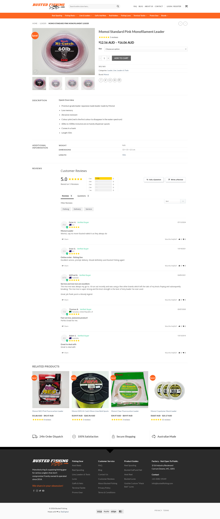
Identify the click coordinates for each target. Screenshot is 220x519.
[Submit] (118, 6)
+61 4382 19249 (159, 479)
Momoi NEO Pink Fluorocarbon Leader (47, 411)
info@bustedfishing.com (162, 483)
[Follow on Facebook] (34, 491)
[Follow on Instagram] (37, 491)
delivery (77, 209)
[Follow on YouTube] (43, 491)
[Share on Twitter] (106, 80)
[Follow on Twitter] (40, 491)
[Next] (90, 51)
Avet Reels (76, 465)
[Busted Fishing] (48, 6)
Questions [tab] (81, 196)
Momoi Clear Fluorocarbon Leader (125, 411)
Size (100, 49)
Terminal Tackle (139, 16)
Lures (74, 479)
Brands (163, 16)
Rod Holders (113, 16)
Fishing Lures (126, 16)
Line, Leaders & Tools (121, 70)
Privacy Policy (104, 488)
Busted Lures (130, 479)
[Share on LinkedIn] (119, 80)
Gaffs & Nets (77, 483)
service (89, 209)
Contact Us (103, 474)
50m (124, 155)
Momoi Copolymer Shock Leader (164, 411)
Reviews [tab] (65, 196)
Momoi (106, 74)
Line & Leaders (84, 16)
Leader (43, 23)
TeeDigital (65, 512)
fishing (66, 209)
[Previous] (37, 51)
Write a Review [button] (177, 179)
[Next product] (180, 23)
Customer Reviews (106, 479)
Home (34, 23)
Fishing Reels (70, 16)
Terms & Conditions (106, 492)
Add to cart (121, 58)
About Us (149, 6)
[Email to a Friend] (110, 80)
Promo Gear (154, 16)
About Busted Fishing (107, 483)
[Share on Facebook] (101, 80)
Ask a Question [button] (155, 179)
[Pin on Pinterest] (115, 80)
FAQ (135, 6)
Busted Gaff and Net (133, 470)
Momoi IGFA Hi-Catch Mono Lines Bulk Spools (90, 411)
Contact (159, 6)
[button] (186, 6)
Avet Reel (128, 474)
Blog (141, 6)
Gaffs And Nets (100, 16)
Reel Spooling (57, 16)
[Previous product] (185, 23)
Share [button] (66, 239)
